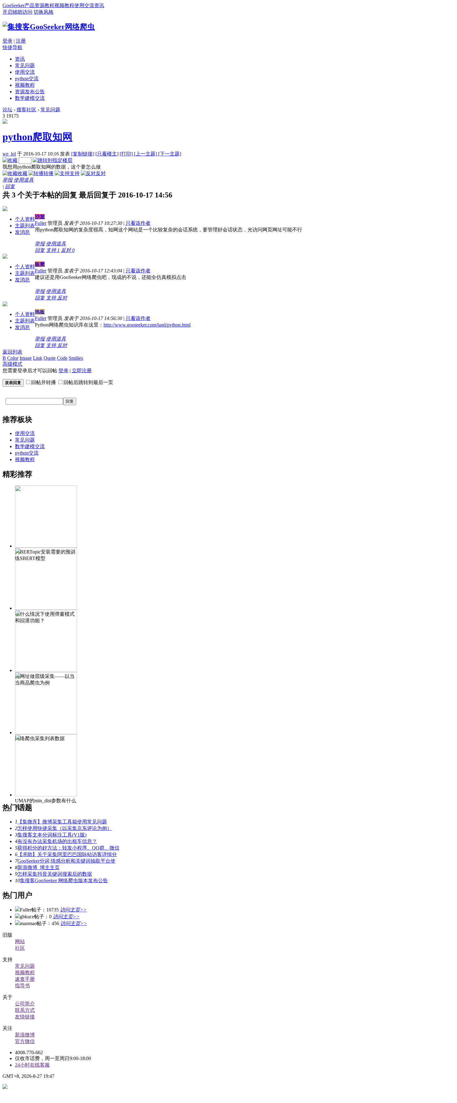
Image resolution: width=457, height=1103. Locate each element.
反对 (101, 173)
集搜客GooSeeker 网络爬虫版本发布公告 (64, 880)
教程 (49, 5)
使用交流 (84, 5)
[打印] (127, 153)
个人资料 (25, 219)
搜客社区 (26, 109)
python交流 (27, 78)
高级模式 (12, 364)
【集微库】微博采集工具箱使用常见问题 (62, 821)
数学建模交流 (30, 98)
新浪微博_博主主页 (38, 867)
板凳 (40, 264)
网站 (20, 941)
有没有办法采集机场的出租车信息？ (57, 841)
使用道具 (24, 180)
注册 (21, 41)
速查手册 (25, 979)
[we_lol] (4, 122)
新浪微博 (25, 1034)
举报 (7, 180)
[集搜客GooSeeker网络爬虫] (48, 27)
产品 (30, 5)
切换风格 (43, 12)
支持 (75, 173)
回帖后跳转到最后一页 (88, 382)
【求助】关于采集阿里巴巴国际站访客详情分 (67, 854)
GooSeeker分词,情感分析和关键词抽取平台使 (66, 861)
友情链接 (25, 1016)
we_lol (9, 153)
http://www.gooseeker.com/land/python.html (147, 324)
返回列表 (12, 352)
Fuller (40, 223)
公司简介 (25, 1003)
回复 (10, 186)
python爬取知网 (37, 136)
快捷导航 (12, 47)
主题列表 (25, 225)
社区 (20, 948)
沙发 (40, 216)
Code (62, 358)
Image (26, 358)
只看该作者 (138, 223)
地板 (40, 311)
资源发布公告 (30, 91)
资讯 (99, 5)
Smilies (76, 358)
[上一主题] (146, 153)
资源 (39, 5)
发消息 (22, 232)
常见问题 (25, 65)
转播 (48, 173)
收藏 (22, 173)
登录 (7, 41)
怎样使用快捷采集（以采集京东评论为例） (64, 828)
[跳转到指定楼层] (52, 160)
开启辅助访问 (17, 12)
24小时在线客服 (32, 1065)
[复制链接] (82, 153)
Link (37, 358)
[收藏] (9, 160)
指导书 (22, 985)
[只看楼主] (106, 153)
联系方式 (25, 1010)
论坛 (7, 109)
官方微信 (25, 1041)
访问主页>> (73, 909)
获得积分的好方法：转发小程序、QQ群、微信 (68, 847)
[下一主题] (169, 153)
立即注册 (82, 370)
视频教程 (64, 5)
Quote (50, 358)
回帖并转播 (43, 382)
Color (12, 358)
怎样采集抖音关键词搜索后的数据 (54, 874)
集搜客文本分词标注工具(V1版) (51, 834)
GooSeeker (13, 5)
